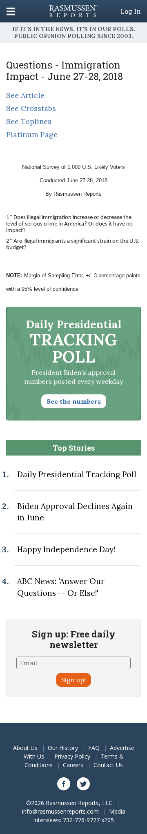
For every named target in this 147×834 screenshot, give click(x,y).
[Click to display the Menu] (11, 11)
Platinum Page (32, 134)
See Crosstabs (31, 108)
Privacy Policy (72, 756)
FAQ (94, 748)
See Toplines (28, 121)
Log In (130, 11)
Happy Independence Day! (66, 549)
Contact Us (108, 765)
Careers (73, 765)
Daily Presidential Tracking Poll (76, 474)
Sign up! (73, 680)
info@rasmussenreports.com (60, 811)
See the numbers (74, 401)
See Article (25, 95)
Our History (63, 748)
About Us (25, 748)
